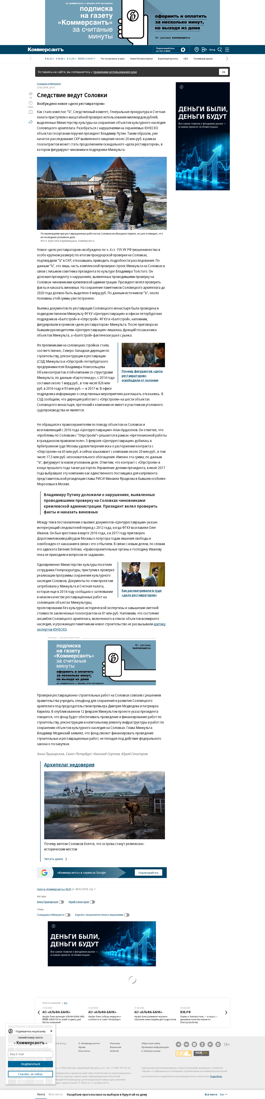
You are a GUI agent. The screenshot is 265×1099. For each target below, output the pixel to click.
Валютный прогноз (168, 58)
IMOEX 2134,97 (85, 58)
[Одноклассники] (202, 1044)
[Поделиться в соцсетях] (30, 122)
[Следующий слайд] (226, 1012)
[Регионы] (197, 49)
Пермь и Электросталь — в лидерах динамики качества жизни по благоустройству (199, 1019)
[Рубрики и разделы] (227, 49)
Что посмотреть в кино (113, 58)
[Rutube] (210, 1044)
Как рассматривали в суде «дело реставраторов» (142, 592)
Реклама (115, 1043)
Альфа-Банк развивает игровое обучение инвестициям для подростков (155, 1018)
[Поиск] (220, 49)
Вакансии (115, 1047)
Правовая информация (155, 1047)
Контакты (84, 1050)
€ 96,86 (59, 58)
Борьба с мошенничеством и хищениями (99, 914)
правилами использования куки (115, 72)
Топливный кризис (203, 58)
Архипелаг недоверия (69, 764)
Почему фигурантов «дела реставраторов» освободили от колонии (142, 375)
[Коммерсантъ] (46, 49)
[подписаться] (62, 902)
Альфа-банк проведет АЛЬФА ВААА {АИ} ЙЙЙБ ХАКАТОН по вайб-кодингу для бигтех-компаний (63, 1019)
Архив (81, 1047)
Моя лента (55, 1094)
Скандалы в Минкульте (49, 83)
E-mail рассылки (151, 1050)
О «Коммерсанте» (89, 1043)
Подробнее (216, 1076)
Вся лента (211, 1094)
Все (65, 1002)
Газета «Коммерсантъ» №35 (54, 889)
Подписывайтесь (148, 872)
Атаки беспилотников (141, 58)
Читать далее (54, 859)
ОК (223, 72)
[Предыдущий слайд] (38, 1012)
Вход (212, 49)
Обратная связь (151, 1043)
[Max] (218, 1044)
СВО (186, 58)
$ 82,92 (48, 58)
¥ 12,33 (70, 58)
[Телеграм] (178, 1044)
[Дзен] (194, 1044)
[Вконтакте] (186, 1044)
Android (114, 1050)
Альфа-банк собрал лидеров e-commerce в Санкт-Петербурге (105, 1018)
